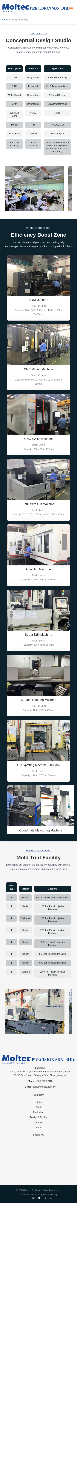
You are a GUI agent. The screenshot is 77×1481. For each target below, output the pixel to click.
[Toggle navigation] (71, 7)
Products (38, 1122)
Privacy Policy (50, 1194)
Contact (38, 1127)
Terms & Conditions (29, 1194)
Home (5, 19)
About (38, 1107)
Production (38, 1112)
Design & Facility (38, 1117)
